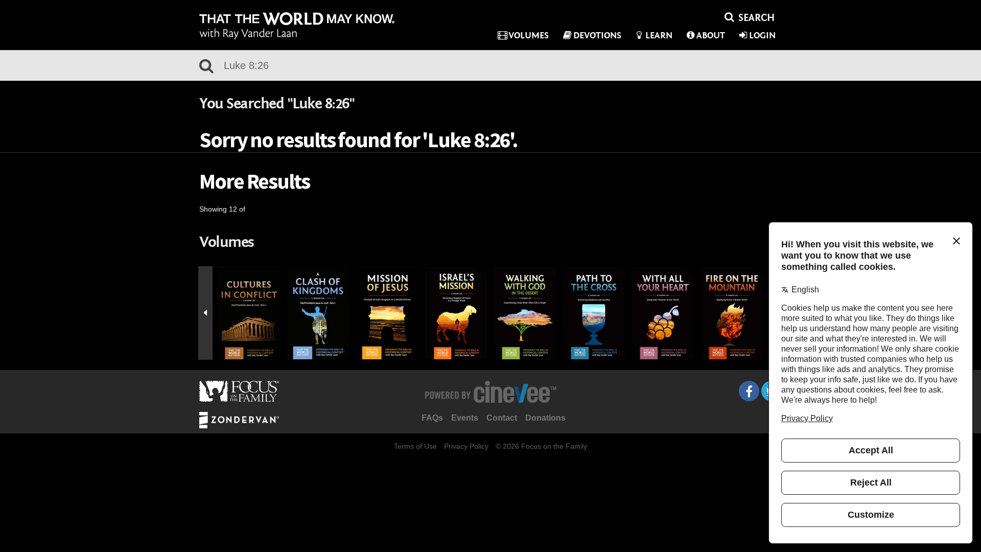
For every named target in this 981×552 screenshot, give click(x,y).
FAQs (432, 417)
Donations (545, 417)
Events (464, 417)
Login (762, 35)
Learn (658, 35)
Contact (501, 417)
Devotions (597, 35)
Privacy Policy (466, 446)
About (710, 35)
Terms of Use (415, 446)
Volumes (528, 35)
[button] (205, 313)
